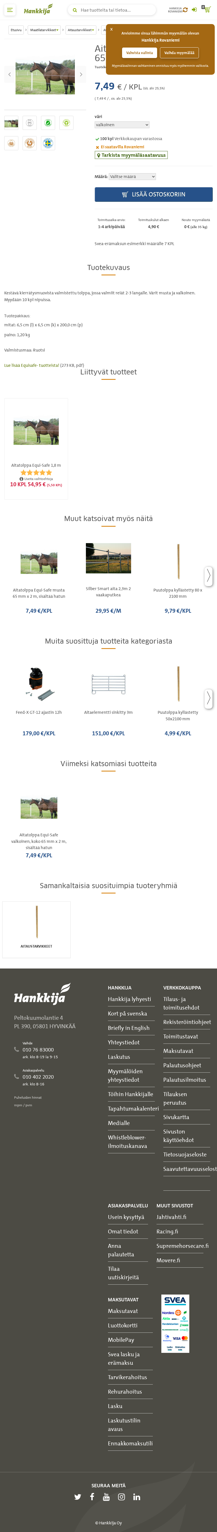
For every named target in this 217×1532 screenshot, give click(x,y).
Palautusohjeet (182, 1065)
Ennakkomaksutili (130, 1443)
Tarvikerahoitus (127, 1377)
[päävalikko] (10, 10)
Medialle (119, 1123)
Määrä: (101, 176)
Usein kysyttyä (126, 1217)
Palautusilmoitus (184, 1079)
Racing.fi (167, 1231)
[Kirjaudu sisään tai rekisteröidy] (194, 10)
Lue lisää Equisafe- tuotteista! (32, 365)
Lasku (115, 1406)
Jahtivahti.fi (171, 1217)
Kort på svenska (127, 1013)
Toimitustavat (180, 1036)
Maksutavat (178, 1051)
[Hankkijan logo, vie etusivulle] (39, 9)
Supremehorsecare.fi (183, 1246)
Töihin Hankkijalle (130, 1094)
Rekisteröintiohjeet (187, 1022)
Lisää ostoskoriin (158, 194)
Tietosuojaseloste (185, 1154)
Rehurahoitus (125, 1391)
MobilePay (121, 1340)
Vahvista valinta (139, 52)
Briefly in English (129, 1028)
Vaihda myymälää (179, 52)
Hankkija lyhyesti (129, 999)
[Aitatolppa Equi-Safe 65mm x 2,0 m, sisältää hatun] (45, 74)
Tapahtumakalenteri (133, 1108)
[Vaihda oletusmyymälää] (185, 10)
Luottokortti (123, 1325)
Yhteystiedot (124, 1042)
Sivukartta (176, 1117)
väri (98, 116)
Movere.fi (168, 1260)
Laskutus (119, 1056)
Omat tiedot (123, 1231)
